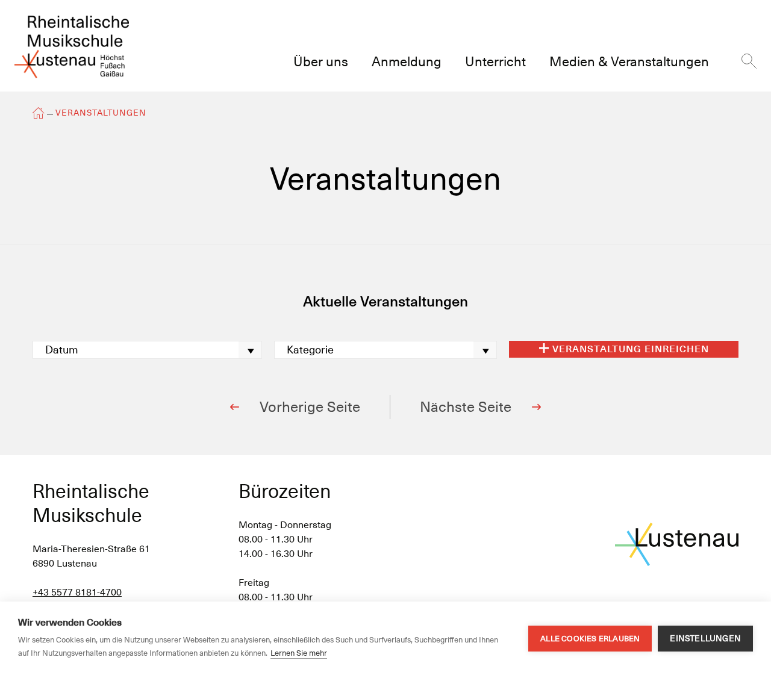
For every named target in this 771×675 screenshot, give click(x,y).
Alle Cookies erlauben (590, 638)
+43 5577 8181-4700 (77, 592)
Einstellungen (705, 638)
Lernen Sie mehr (298, 653)
